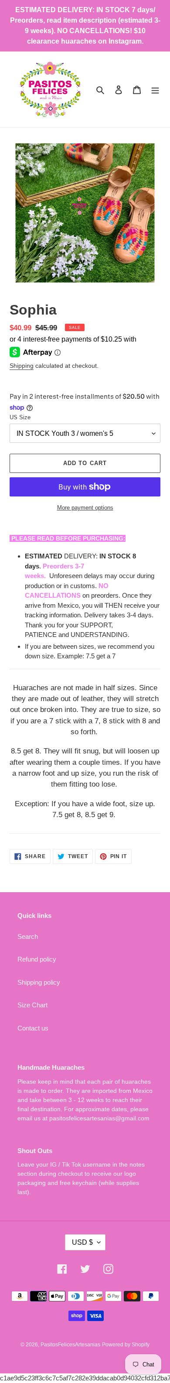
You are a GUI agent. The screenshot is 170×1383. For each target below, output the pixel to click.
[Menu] (155, 89)
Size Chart (32, 1005)
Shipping (22, 365)
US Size (20, 417)
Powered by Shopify (126, 1345)
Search (27, 936)
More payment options (85, 507)
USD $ (82, 1242)
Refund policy (36, 959)
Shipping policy (38, 982)
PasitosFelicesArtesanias (70, 1345)
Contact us (32, 1028)
